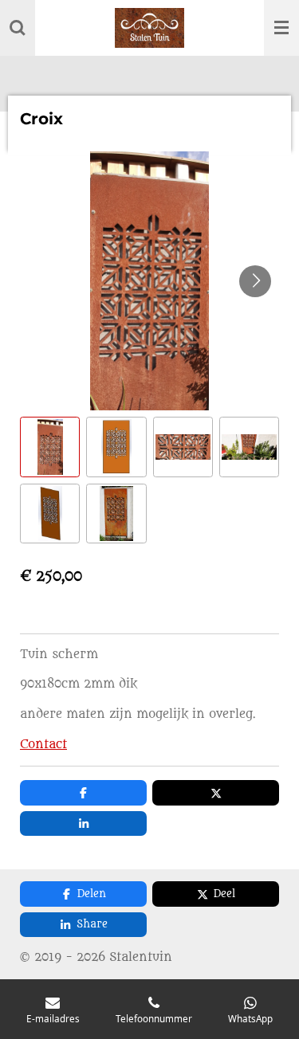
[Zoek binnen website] (17, 28)
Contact (43, 744)
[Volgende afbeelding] (255, 281)
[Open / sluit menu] (281, 28)
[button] (50, 446)
